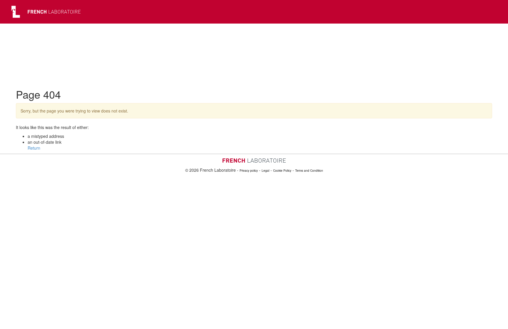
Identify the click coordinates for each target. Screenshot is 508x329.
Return (34, 148)
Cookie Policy (282, 170)
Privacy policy (249, 170)
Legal (265, 170)
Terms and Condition (309, 170)
